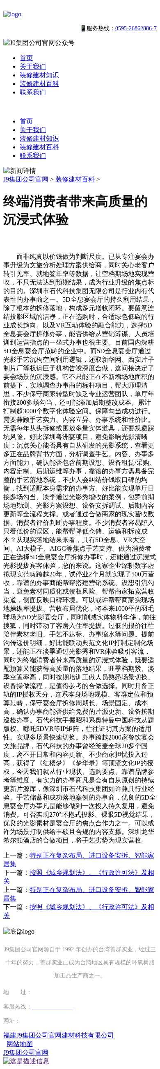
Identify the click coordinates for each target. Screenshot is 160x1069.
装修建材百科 (39, 83)
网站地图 (20, 1043)
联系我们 (33, 92)
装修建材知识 (39, 75)
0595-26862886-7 (136, 28)
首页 (26, 57)
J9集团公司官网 (25, 179)
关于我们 (33, 66)
